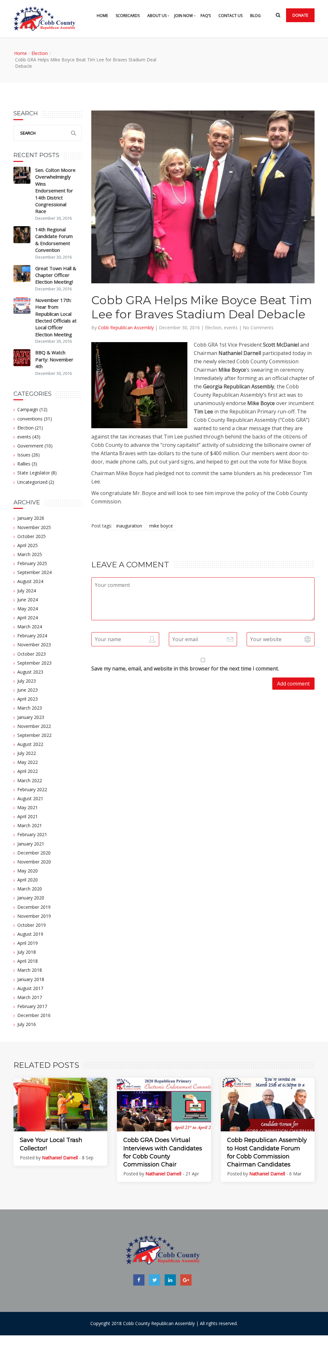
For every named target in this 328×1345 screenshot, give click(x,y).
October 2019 (31, 925)
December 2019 (34, 907)
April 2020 (27, 880)
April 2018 (27, 961)
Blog (255, 15)
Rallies (23, 464)
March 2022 (29, 780)
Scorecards (128, 15)
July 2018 (26, 952)
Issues (23, 455)
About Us (157, 15)
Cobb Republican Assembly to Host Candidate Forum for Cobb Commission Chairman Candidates (267, 1152)
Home (102, 15)
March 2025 (29, 554)
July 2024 (26, 591)
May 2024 (27, 609)
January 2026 (30, 518)
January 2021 (30, 844)
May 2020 (27, 871)
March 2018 (29, 970)
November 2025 (34, 527)
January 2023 (30, 717)
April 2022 (27, 771)
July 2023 (26, 681)
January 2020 (30, 898)
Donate (300, 15)
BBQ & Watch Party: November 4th (54, 359)
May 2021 (27, 807)
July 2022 (26, 753)
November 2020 (34, 862)
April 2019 (27, 943)
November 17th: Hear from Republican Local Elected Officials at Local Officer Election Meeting (56, 317)
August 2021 (30, 798)
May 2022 (27, 762)
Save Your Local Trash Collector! (51, 1144)
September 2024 (34, 572)
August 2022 (30, 744)
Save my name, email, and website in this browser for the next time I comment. (185, 668)
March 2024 (29, 627)
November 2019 (34, 916)
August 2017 (30, 988)
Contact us (230, 15)
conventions (30, 419)
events (24, 437)
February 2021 (32, 834)
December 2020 (34, 853)
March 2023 (29, 708)
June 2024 (27, 600)
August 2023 (30, 672)
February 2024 (32, 636)
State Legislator (33, 473)
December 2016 (34, 1015)
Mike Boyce (161, 526)
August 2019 (30, 934)
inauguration (129, 526)
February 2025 (32, 563)
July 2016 (26, 1024)
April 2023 (27, 699)
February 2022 (32, 789)
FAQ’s (206, 15)
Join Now (183, 15)
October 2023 (31, 654)
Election (39, 53)
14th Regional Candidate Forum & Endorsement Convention (54, 239)
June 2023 (27, 690)
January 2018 (30, 979)
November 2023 (34, 645)
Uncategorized (32, 482)
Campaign (27, 409)
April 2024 (27, 618)
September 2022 (34, 735)
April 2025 (27, 545)
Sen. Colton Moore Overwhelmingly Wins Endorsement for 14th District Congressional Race (55, 191)
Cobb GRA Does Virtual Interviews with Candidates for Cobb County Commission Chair (162, 1152)
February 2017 (32, 1006)
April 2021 (27, 816)
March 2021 (29, 825)
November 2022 (34, 726)
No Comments (258, 327)
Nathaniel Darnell (60, 1158)
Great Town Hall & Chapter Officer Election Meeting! (55, 275)
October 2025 (31, 536)
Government (30, 446)
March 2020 (29, 889)
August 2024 (30, 581)
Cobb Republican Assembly (126, 327)
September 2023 (34, 663)
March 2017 (29, 997)
